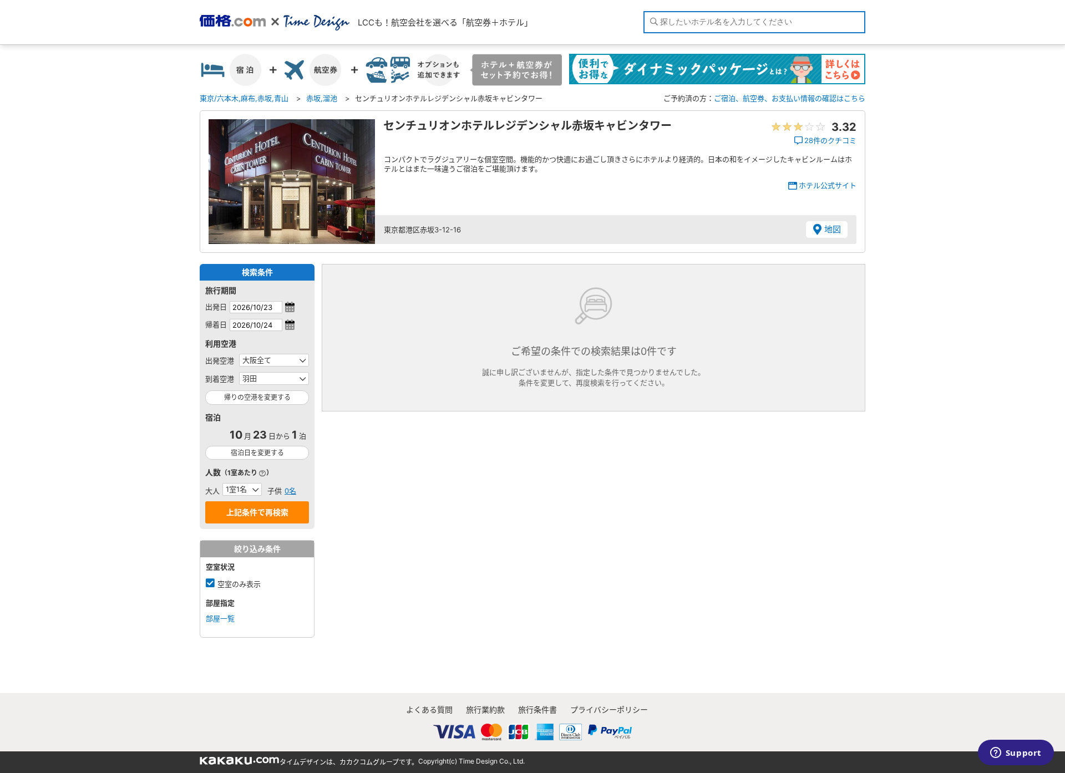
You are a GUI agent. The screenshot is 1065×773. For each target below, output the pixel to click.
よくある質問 (429, 709)
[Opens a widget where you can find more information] (1015, 753)
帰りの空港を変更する (257, 397)
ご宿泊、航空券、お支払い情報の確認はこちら (789, 98)
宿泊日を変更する (257, 453)
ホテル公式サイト (827, 185)
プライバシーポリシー (609, 709)
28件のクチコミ (830, 140)
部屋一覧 (220, 618)
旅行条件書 (537, 709)
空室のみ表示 (239, 583)
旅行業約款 (485, 709)
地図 (832, 229)
